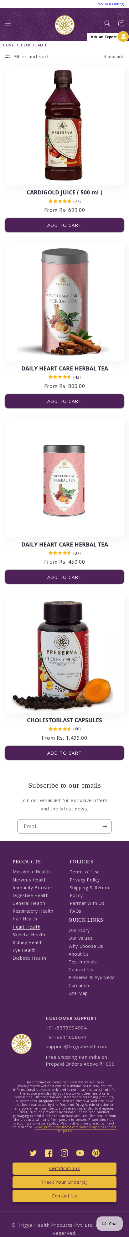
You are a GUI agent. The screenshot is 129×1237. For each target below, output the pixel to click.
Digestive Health (31, 895)
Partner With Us (87, 903)
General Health (29, 903)
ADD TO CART (64, 225)
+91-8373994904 (66, 1027)
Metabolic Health (31, 872)
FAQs (75, 911)
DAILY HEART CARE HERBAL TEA (64, 368)
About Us (79, 954)
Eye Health (24, 950)
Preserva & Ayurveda (92, 977)
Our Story (79, 930)
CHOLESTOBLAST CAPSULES (64, 720)
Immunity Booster (33, 888)
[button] (8, 25)
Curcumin (79, 985)
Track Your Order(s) (64, 1182)
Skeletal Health (29, 935)
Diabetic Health (29, 958)
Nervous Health (30, 880)
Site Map (78, 993)
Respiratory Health (33, 911)
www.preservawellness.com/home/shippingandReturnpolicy (75, 1129)
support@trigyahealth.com (76, 1046)
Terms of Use (85, 872)
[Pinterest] (96, 1153)
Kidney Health (28, 942)
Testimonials (83, 962)
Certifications (64, 1168)
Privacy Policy (85, 880)
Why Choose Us (86, 946)
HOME (8, 45)
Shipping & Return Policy (89, 891)
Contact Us (81, 969)
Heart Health (26, 927)
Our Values (80, 938)
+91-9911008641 (66, 1037)
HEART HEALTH (33, 45)
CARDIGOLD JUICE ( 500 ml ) (64, 192)
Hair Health (25, 919)
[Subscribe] (104, 826)
